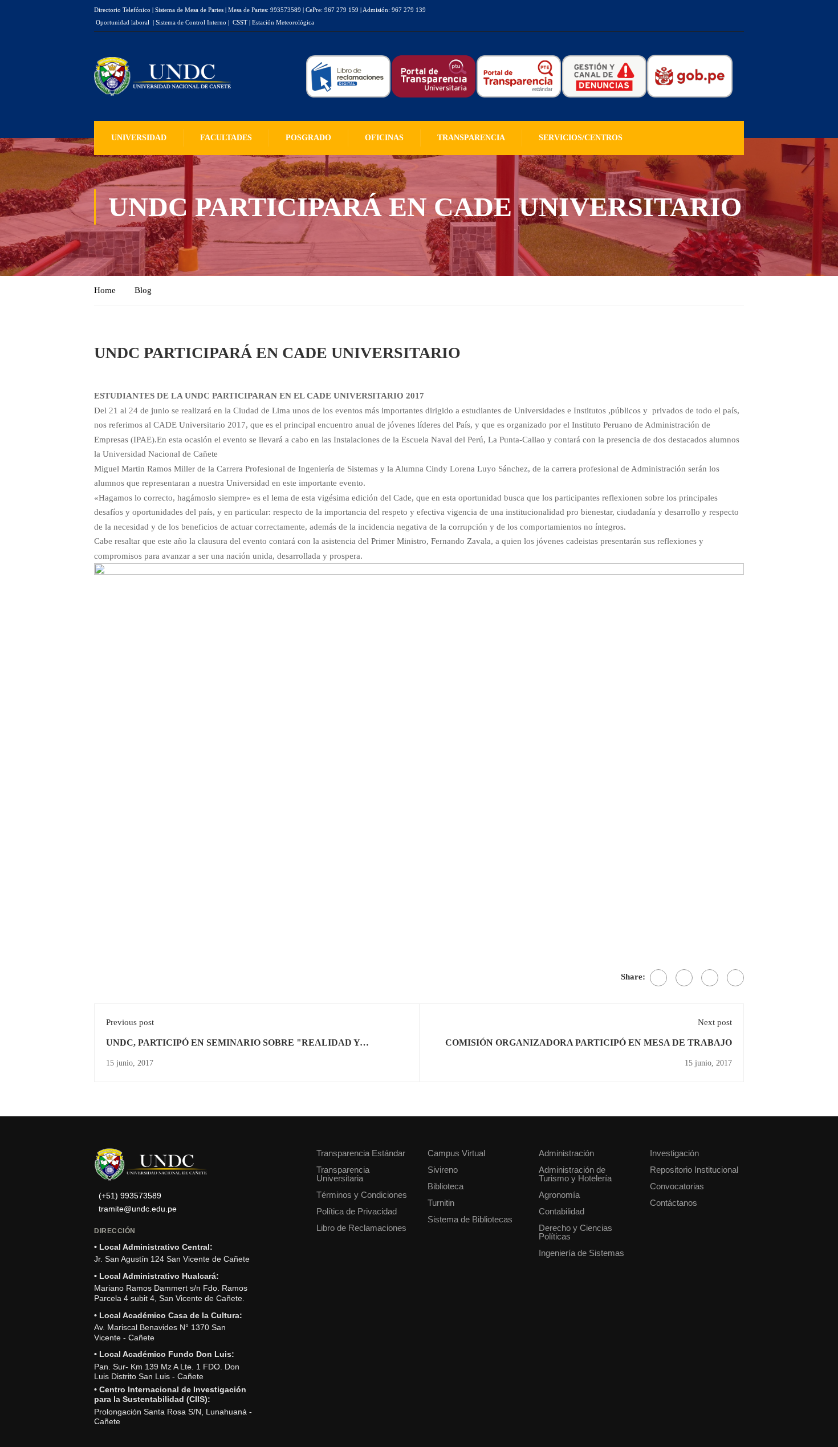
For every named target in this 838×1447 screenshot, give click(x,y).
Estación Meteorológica (283, 22)
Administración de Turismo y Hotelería (575, 1174)
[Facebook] (658, 977)
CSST (240, 22)
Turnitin (441, 1203)
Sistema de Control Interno (191, 22)
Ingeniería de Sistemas (581, 1253)
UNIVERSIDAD (138, 137)
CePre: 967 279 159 (332, 9)
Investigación (674, 1153)
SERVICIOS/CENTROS (581, 137)
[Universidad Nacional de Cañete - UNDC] (162, 76)
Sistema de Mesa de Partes (189, 9)
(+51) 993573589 (130, 1196)
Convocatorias (677, 1186)
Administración (566, 1153)
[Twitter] (684, 977)
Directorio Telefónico (122, 9)
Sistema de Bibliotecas (470, 1219)
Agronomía (559, 1195)
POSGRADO (308, 137)
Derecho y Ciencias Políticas (575, 1232)
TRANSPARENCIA (471, 137)
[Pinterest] (709, 977)
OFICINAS (384, 137)
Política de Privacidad (356, 1211)
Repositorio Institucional (694, 1169)
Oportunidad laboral (122, 22)
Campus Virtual (456, 1153)
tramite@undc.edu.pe (138, 1209)
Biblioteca (445, 1186)
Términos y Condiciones (361, 1195)
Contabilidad (561, 1211)
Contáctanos (673, 1203)
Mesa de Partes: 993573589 (264, 9)
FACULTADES (226, 137)
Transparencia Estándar (360, 1153)
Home (105, 290)
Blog (143, 290)
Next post (715, 1022)
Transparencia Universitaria (342, 1174)
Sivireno (443, 1169)
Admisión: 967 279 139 (394, 9)
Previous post (130, 1022)
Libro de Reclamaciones (361, 1228)
